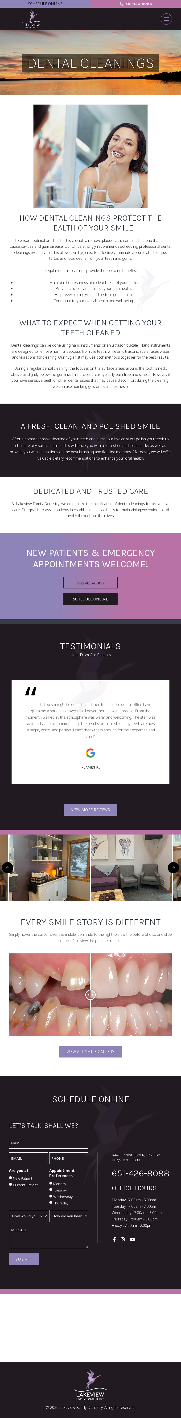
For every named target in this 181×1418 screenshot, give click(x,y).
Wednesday (63, 1196)
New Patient (22, 1178)
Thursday (60, 1203)
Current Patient (25, 1185)
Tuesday (60, 1190)
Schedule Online (45, 3)
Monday (59, 1183)
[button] (166, 19)
